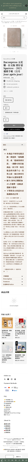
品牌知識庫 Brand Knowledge (12, 413)
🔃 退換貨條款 (7, 403)
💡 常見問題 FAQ (8, 399)
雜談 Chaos (7, 415)
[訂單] (22, 460)
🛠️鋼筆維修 (7, 426)
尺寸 (5, 116)
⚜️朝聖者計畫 (6, 449)
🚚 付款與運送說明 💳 (9, 401)
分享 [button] (7, 134)
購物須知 (12, 451)
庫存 (5, 96)
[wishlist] (8, 460)
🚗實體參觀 (7, 430)
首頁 (2, 21)
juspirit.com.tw (14, 447)
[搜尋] (24, 17)
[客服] (26, 460)
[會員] (19, 460)
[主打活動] (16, 460)
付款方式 (6, 104)
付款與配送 (18, 451)
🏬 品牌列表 (7, 405)
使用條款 (12, 449)
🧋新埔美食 (7, 432)
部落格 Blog (7, 411)
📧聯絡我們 (7, 428)
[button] (2, 14)
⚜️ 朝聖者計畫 (7, 407)
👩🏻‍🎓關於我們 (7, 424)
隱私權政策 (18, 449)
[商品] (2, 460)
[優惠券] (12, 460)
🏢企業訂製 (7, 409)
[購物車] (5, 460)
